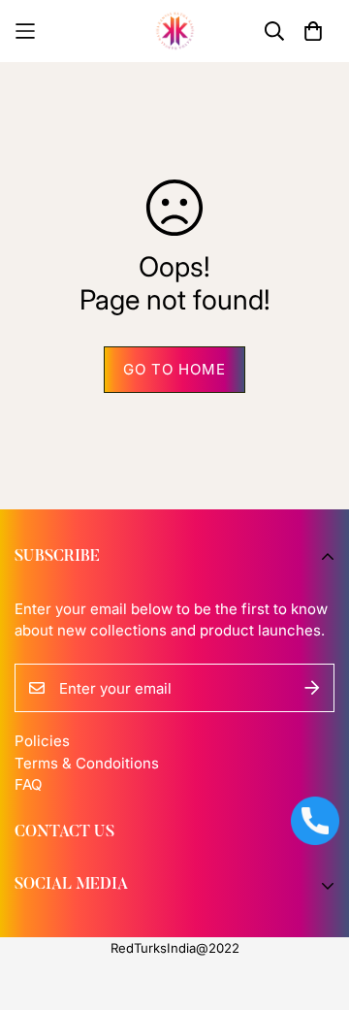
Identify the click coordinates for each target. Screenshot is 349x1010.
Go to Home (174, 369)
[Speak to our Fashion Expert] (315, 821)
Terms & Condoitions (87, 763)
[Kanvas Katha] (175, 31)
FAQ (28, 784)
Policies (42, 741)
